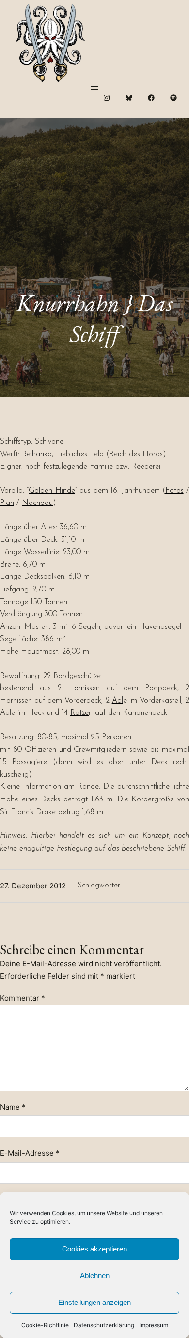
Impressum (153, 1325)
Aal (117, 701)
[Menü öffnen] (94, 88)
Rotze (79, 713)
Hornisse (82, 688)
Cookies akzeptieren (94, 1249)
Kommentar (22, 998)
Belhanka (37, 454)
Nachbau (37, 503)
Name (13, 1107)
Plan (7, 503)
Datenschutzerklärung (104, 1325)
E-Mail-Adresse (30, 1153)
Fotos (174, 491)
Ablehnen (95, 1275)
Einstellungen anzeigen (94, 1302)
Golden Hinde (52, 491)
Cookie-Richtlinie (45, 1325)
